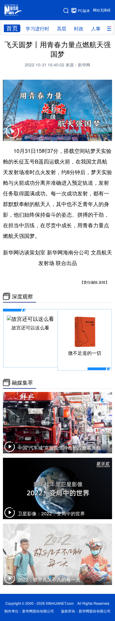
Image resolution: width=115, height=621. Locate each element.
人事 (96, 28)
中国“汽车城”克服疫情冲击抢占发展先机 (59, 447)
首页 (12, 28)
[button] (12, 135)
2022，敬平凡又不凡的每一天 (49, 579)
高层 (61, 28)
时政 (78, 28)
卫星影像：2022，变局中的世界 (51, 513)
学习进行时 (37, 28)
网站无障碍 (102, 10)
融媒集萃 (22, 382)
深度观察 (22, 296)
